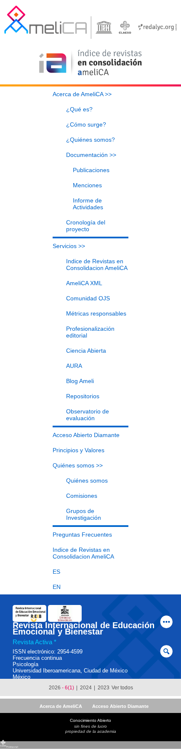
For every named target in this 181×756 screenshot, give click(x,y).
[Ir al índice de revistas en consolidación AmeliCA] (91, 76)
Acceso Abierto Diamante (120, 706)
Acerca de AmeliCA (61, 706)
